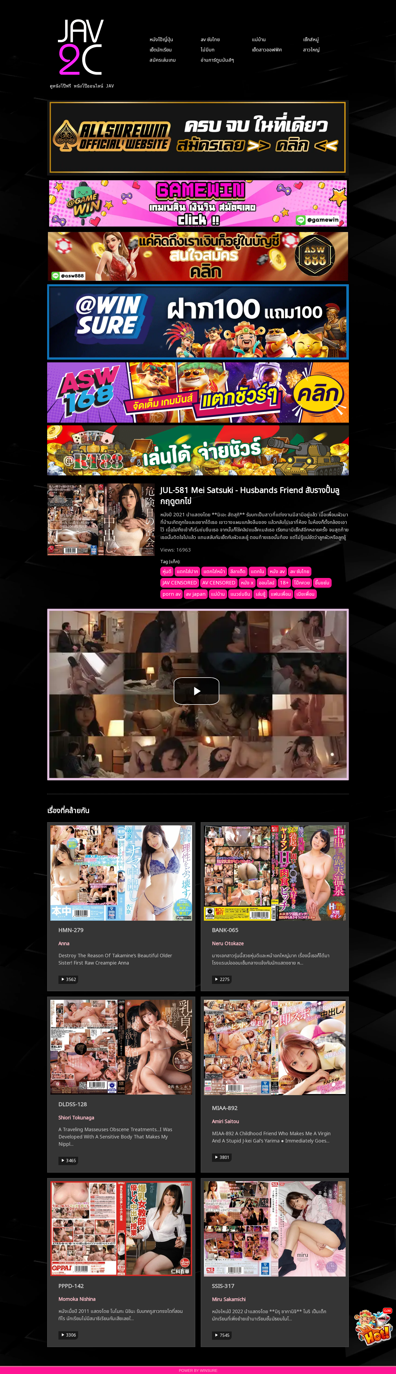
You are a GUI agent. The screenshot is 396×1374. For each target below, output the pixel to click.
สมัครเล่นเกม (163, 59)
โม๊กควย (302, 582)
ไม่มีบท (208, 49)
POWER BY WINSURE (198, 1371)
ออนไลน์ (267, 582)
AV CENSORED (218, 582)
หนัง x (247, 582)
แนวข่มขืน (240, 593)
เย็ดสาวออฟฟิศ (267, 49)
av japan (196, 593)
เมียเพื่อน (305, 593)
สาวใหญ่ (311, 49)
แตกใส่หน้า (214, 570)
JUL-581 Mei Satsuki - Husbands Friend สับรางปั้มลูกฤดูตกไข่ (249, 494)
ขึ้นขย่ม (322, 582)
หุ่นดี (166, 570)
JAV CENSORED (179, 582)
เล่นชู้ (260, 593)
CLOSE (387, 1310)
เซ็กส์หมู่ (311, 38)
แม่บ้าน (259, 38)
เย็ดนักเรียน (161, 49)
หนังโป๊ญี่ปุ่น (161, 38)
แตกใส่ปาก (187, 570)
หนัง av (277, 570)
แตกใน (257, 570)
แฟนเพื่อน (281, 593)
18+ (284, 582)
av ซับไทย (210, 38)
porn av (171, 593)
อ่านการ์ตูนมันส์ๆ (217, 59)
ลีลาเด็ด (237, 570)
